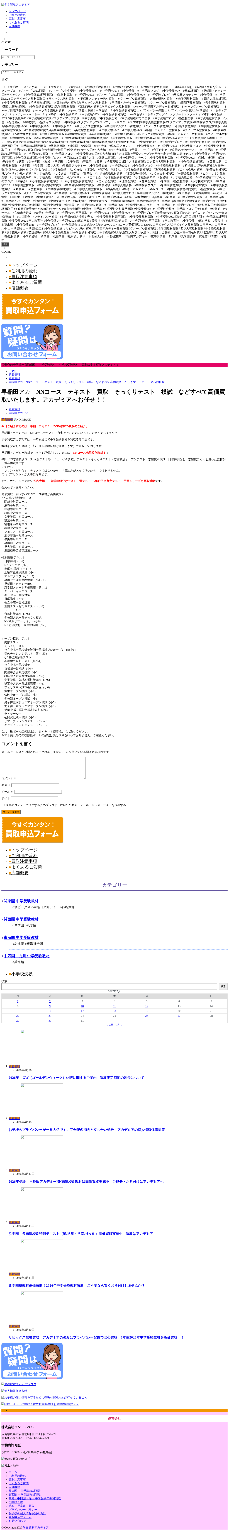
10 (82, 1006)
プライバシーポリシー (23, 1509)
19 (146, 1010)
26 (146, 1015)
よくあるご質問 (19, 22)
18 (114, 1010)
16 (49, 1010)
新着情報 (14, 374)
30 (49, 1020)
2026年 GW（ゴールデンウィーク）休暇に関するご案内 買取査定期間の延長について (76, 1078)
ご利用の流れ (17, 14)
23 (49, 1015)
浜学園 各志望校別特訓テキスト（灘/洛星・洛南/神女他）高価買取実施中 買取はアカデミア (81, 1233)
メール (7, 791)
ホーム (13, 1472)
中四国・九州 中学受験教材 (27, 956)
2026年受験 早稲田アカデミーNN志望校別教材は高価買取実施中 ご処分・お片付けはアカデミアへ (86, 1181)
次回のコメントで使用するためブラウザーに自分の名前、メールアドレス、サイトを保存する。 (67, 805)
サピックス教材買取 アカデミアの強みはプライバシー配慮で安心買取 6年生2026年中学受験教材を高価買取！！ (96, 1337)
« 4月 (110, 1024)
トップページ (17, 11)
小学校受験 (22, 973)
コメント (8, 778)
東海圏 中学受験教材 (21, 937)
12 (146, 1006)
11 (114, 1006)
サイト (5, 798)
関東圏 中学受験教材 (21, 901)
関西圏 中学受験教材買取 (25, 1494)
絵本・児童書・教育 (21, 1505)
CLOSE (6, 42)
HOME (13, 371)
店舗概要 (14, 26)
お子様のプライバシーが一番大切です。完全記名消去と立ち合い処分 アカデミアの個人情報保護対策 (87, 1130)
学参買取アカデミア (36, 1527)
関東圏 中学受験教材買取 (25, 1490)
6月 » (119, 1024)
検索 (5, 244)
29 (17, 1020)
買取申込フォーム (20, 1517)
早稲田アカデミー (20, 412)
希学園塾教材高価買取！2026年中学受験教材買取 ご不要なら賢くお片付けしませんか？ (77, 1285)
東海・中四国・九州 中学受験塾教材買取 (35, 1498)
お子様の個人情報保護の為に (27, 1513)
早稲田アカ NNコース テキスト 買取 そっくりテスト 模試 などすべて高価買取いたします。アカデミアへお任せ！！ (89, 382)
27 (179, 1015)
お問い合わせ (17, 1520)
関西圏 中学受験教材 (21, 919)
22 (17, 1015)
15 (17, 1010)
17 (82, 1010)
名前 (6, 785)
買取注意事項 (17, 18)
